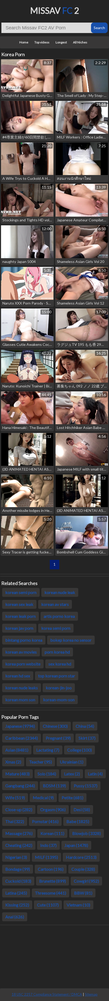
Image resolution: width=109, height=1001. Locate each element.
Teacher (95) (40, 761)
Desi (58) (82, 809)
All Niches (80, 42)
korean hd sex (17, 675)
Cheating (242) (18, 845)
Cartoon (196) (50, 869)
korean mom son (20, 699)
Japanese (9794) (20, 726)
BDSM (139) (54, 785)
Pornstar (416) (45, 821)
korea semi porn (55, 628)
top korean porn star (56, 675)
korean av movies (21, 651)
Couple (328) (83, 869)
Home (23, 42)
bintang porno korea (23, 639)
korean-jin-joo (59, 687)
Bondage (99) (17, 869)
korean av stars (55, 604)
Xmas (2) (13, 761)
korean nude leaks (21, 687)
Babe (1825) (77, 821)
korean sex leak (19, 604)
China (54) (85, 726)
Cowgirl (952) (86, 880)
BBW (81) (83, 892)
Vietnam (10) (78, 904)
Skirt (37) (87, 737)
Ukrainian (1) (71, 761)
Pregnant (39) (58, 737)
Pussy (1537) (85, 785)
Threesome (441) (50, 892)
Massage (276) (19, 833)
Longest (61, 42)
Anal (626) (14, 916)
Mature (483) (17, 773)
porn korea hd (57, 651)
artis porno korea (59, 616)
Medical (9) (43, 797)
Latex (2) (72, 773)
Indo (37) (48, 845)
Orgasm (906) (53, 809)
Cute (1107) (48, 904)
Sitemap (91, 994)
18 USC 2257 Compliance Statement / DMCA (47, 994)
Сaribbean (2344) (21, 737)
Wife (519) (15, 797)
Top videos (41, 42)
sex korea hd (59, 663)
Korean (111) (52, 833)
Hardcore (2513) (81, 857)
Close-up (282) (18, 809)
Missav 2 (54, 10)
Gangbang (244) (20, 785)
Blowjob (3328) (86, 833)
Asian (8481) (16, 749)
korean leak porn (20, 616)
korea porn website (22, 663)
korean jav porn (19, 628)
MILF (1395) (46, 857)
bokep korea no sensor (71, 639)
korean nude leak (59, 592)
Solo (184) (47, 773)
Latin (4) (95, 773)
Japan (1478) (76, 845)
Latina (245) (16, 892)
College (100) (79, 749)
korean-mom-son (59, 699)
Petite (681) (72, 797)
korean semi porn (21, 592)
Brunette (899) (52, 880)
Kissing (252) (17, 904)
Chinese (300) (55, 726)
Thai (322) (14, 821)
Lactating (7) (47, 749)
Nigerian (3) (16, 857)
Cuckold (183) (18, 880)
